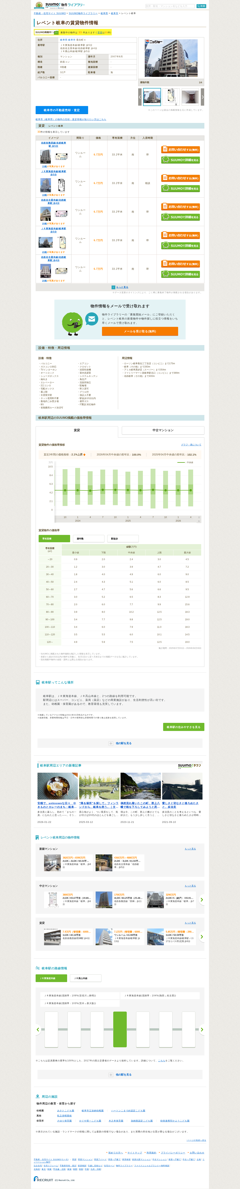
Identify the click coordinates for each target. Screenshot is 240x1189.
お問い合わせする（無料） (180, 150)
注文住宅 (38, 1166)
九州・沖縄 (96, 1169)
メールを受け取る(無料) (140, 331)
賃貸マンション (85, 1159)
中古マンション (159, 1159)
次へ (201, 1029)
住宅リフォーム (51, 1166)
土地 (199, 1159)
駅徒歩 (114, 538)
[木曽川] (97, 1029)
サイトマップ (135, 1152)
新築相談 (82, 1166)
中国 (87, 1169)
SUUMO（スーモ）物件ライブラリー (59, 5)
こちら (161, 1060)
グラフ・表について (191, 444)
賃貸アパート (100, 1159)
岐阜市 (114, 13)
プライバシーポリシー (173, 1152)
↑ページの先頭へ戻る (196, 1140)
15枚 (44, 166)
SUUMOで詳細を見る (180, 160)
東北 (44, 1169)
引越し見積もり (95, 1166)
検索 (202, 6)
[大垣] (188, 1029)
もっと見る (190, 848)
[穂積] (165, 1029)
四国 (81, 1169)
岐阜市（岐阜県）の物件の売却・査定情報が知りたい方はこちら (71, 119)
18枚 (44, 195)
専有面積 (46, 538)
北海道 (37, 1169)
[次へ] (201, 899)
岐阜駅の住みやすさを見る (184, 727)
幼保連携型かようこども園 (175, 1120)
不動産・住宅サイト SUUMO (50, 13)
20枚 (44, 223)
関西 (75, 1169)
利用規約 (151, 1152)
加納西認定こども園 (142, 1120)
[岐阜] (120, 1029)
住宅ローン (109, 1166)
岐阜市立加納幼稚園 (93, 1110)
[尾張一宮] (74, 1029)
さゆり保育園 (64, 1120)
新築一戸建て (175, 1159)
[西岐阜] (142, 1029)
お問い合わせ (197, 1152)
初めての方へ (115, 1152)
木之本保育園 (116, 1120)
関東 (49, 1169)
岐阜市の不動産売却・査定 (62, 110)
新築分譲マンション (141, 1159)
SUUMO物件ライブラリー (83, 13)
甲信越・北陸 (59, 1169)
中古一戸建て (189, 1159)
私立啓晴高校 (64, 1115)
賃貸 (100, 32)
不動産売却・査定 (68, 1166)
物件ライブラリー (124, 1166)
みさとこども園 (65, 1110)
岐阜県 (104, 13)
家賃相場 (126, 1159)
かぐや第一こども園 (90, 1120)
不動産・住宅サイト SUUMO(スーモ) (51, 1159)
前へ (38, 1029)
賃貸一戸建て (114, 1159)
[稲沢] (51, 1029)
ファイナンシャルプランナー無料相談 (151, 1166)
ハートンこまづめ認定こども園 (128, 1110)
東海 (69, 1169)
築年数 (80, 538)
